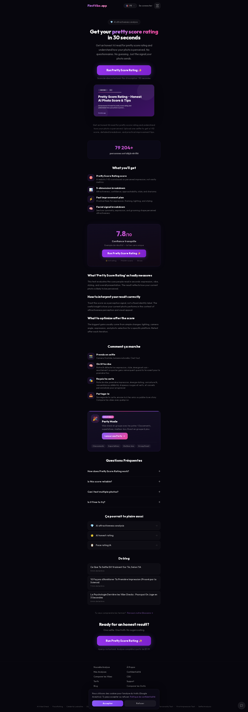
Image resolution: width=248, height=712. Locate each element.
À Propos (131, 667)
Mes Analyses (100, 672)
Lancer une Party (113, 436)
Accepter (108, 703)
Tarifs (96, 681)
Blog (96, 686)
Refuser (140, 703)
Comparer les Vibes (103, 676)
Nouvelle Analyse (102, 667)
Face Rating (57, 706)
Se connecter (145, 5)
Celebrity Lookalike (74, 706)
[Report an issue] (241, 705)
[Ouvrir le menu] (157, 6)
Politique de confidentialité (142, 697)
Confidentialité (134, 672)
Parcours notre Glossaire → (140, 613)
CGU (129, 676)
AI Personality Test (165, 706)
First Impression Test (185, 706)
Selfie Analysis (204, 706)
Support (130, 681)
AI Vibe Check (43, 706)
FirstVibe (97, 6)
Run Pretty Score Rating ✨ (124, 70)
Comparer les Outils (136, 686)
